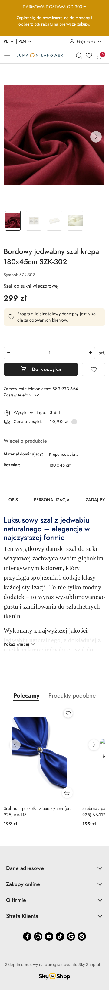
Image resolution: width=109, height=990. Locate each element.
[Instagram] (38, 936)
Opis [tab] (13, 500)
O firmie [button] (16, 900)
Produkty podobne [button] (72, 695)
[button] (96, 136)
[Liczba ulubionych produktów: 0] (88, 55)
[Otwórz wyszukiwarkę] (79, 55)
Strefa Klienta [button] (22, 916)
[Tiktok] (60, 936)
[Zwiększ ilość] (90, 353)
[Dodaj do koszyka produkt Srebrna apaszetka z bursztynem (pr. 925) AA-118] (67, 792)
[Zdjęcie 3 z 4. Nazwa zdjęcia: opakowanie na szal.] (54, 221)
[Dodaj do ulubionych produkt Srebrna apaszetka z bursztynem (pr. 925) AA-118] (68, 713)
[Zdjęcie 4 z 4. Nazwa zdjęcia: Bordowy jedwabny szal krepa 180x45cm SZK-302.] (75, 221)
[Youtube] (49, 936)
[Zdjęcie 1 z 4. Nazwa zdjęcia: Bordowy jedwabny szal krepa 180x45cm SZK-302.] (13, 221)
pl (6, 41)
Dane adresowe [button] (25, 868)
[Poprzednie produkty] (15, 745)
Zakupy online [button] (23, 884)
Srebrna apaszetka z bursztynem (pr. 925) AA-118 (37, 811)
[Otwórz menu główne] (7, 55)
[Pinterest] (82, 936)
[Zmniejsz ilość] (8, 353)
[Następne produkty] (93, 745)
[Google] (71, 936)
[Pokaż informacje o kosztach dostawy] (74, 421)
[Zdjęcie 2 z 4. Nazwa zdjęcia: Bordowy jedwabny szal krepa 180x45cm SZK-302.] (34, 221)
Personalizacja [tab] (52, 500)
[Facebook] (27, 936)
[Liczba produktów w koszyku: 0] (98, 55)
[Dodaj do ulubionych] (93, 369)
